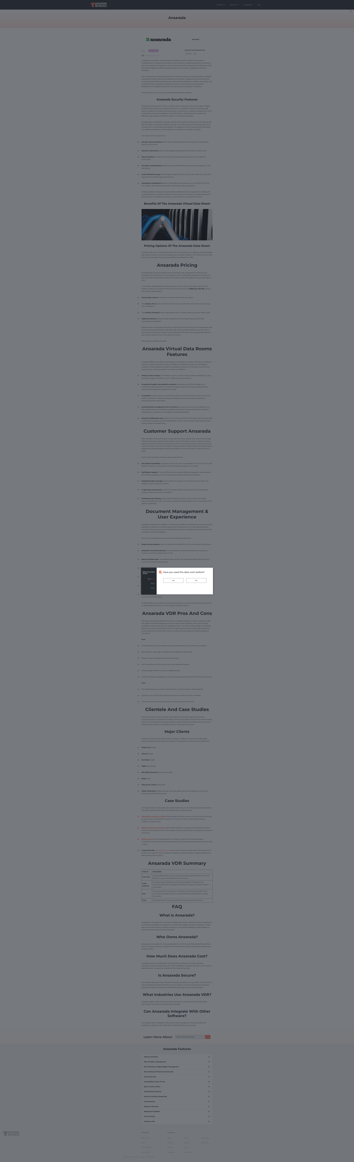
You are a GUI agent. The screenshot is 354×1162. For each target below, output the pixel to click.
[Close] (351, 11)
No (196, 580)
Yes (173, 580)
